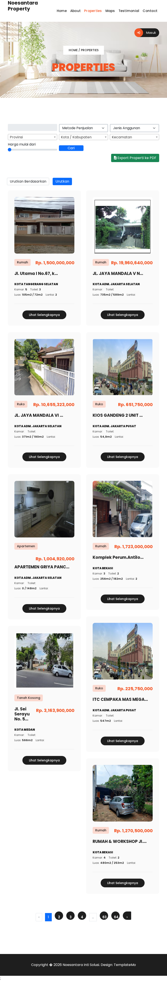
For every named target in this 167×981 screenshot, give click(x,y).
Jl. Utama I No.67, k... (36, 273)
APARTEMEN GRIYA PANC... (41, 567)
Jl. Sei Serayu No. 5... (22, 714)
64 (116, 917)
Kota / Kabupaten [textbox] (76, 137)
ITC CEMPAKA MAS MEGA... (120, 699)
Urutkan (62, 181)
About (75, 10)
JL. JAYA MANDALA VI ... (38, 415)
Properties (93, 10)
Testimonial (129, 10)
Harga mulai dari (22, 144)
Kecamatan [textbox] (122, 137)
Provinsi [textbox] (16, 137)
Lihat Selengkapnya (44, 315)
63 (104, 917)
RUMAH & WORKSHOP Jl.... (120, 841)
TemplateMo (125, 964)
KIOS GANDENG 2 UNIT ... (118, 415)
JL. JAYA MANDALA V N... (118, 273)
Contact (150, 10)
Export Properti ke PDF (136, 157)
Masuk (150, 32)
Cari (71, 148)
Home (62, 10)
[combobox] (32, 137)
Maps (110, 10)
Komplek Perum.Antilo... (118, 557)
